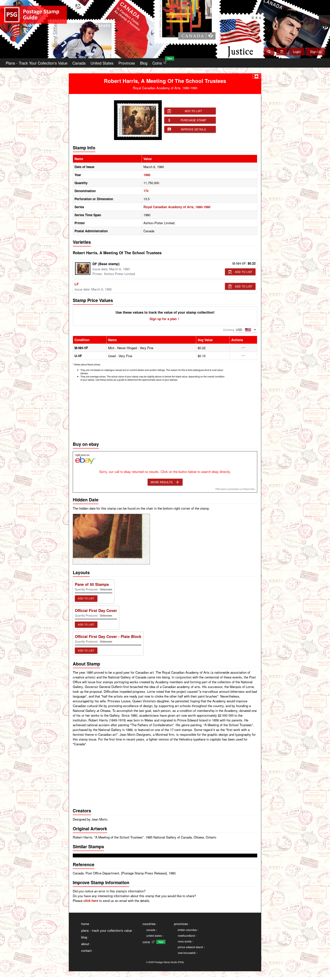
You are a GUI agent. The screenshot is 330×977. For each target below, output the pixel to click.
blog (84, 937)
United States (102, 63)
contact (86, 950)
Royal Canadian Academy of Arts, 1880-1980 (176, 207)
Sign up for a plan (163, 318)
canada (150, 930)
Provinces (126, 63)
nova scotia (185, 941)
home (85, 923)
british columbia (187, 930)
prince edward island (190, 947)
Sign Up (315, 51)
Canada (79, 63)
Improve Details (193, 129)
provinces (181, 923)
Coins (160, 62)
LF (76, 284)
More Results (162, 482)
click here (90, 900)
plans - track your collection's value (106, 930)
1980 (146, 174)
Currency (228, 330)
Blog (143, 63)
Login (297, 51)
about (85, 943)
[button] (243, 347)
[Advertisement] (165, 410)
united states (154, 935)
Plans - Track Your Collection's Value (36, 63)
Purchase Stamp (193, 120)
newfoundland (186, 935)
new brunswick (187, 953)
